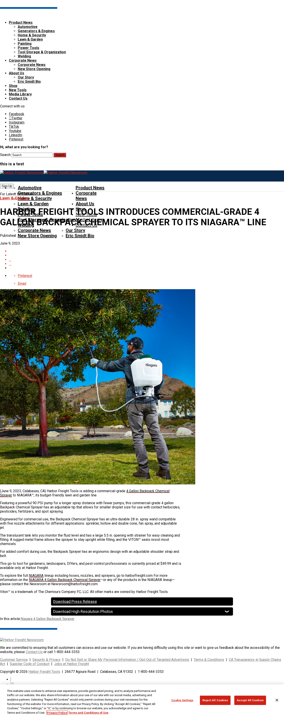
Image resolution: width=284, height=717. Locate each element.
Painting (25, 43)
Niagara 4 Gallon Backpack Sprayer (47, 619)
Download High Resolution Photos (83, 611)
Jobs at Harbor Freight (71, 664)
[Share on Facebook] (146, 255)
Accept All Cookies (250, 700)
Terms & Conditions (209, 660)
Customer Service (14, 660)
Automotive (27, 27)
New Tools (18, 90)
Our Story (26, 77)
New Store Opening (34, 69)
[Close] (277, 700)
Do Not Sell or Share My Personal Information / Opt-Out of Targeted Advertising (127, 660)
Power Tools (28, 48)
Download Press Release (75, 601)
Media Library (20, 94)
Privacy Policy (57, 712)
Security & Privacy (46, 660)
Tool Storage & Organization (42, 52)
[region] (142, 700)
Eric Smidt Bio (29, 81)
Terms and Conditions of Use (88, 712)
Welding (24, 56)
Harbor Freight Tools (44, 672)
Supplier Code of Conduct (29, 664)
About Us (16, 73)
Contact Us (18, 98)
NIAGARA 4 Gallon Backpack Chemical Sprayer (65, 580)
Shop (13, 86)
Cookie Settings (182, 700)
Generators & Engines (36, 31)
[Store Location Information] (146, 264)
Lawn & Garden (30, 39)
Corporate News (23, 60)
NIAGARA (36, 575)
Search (5, 155)
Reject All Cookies (215, 700)
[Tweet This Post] (146, 259)
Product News (21, 22)
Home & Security (32, 35)
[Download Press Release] (146, 251)
